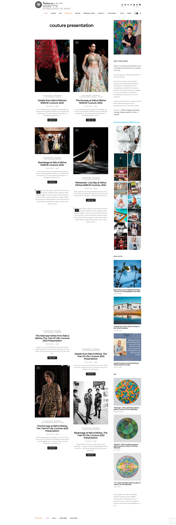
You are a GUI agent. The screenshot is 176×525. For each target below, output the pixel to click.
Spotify (128, 112)
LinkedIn (116, 114)
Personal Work (89, 13)
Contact (101, 13)
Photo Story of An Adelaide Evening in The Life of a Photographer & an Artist (127, 290)
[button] (127, 139)
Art (60, 13)
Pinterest (123, 112)
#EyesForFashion (48, 95)
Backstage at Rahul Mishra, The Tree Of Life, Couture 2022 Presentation (90, 435)
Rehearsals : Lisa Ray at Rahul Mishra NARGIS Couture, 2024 (90, 183)
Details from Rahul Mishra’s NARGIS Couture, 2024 (52, 101)
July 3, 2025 (117, 450)
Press (129, 13)
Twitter (123, 110)
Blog (122, 13)
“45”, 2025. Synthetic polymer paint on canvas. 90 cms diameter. (127, 483)
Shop (46, 13)
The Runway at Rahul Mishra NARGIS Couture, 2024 (91, 101)
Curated (62, 422)
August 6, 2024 (50, 168)
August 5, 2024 (88, 188)
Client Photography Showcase (52, 97)
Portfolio (68, 13)
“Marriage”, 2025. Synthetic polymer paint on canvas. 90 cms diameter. (126, 408)
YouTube (116, 112)
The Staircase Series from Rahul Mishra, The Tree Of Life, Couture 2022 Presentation (52, 338)
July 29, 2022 (88, 441)
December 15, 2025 (118, 411)
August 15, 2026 (118, 367)
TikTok (133, 112)
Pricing (77, 13)
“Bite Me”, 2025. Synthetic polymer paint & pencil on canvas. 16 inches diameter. (126, 446)
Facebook (136, 110)
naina (56, 106)
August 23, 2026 (118, 293)
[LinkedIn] (128, 5)
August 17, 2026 (118, 330)
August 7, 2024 (88, 106)
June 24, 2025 (117, 486)
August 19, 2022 (88, 362)
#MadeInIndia (57, 95)
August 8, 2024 (50, 106)
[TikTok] (131, 5)
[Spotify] (125, 5)
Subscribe (63, 518)
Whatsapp (74, 518)
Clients (53, 13)
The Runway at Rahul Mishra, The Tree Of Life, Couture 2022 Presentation (52, 428)
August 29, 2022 (50, 344)
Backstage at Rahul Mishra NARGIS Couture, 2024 (52, 163)
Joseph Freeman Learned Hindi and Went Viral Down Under (126, 364)
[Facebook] (140, 5)
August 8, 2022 (50, 434)
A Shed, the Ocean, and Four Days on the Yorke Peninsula (127, 327)
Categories (111, 13)
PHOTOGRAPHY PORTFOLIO (127, 122)
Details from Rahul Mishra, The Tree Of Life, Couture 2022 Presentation (91, 356)
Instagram (129, 110)
